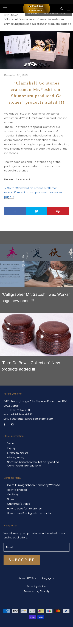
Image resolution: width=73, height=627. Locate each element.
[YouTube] (12, 424)
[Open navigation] (5, 8)
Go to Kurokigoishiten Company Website (33, 485)
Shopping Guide (17, 452)
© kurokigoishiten (36, 586)
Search (11, 443)
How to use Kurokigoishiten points (29, 513)
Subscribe (22, 560)
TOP (6, 15)
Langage (47, 578)
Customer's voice (18, 504)
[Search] (62, 8)
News (14, 15)
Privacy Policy (15, 457)
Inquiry (11, 448)
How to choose (17, 490)
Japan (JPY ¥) (26, 578)
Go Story (12, 494)
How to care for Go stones (24, 508)
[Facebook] (5, 424)
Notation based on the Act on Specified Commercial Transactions (33, 463)
